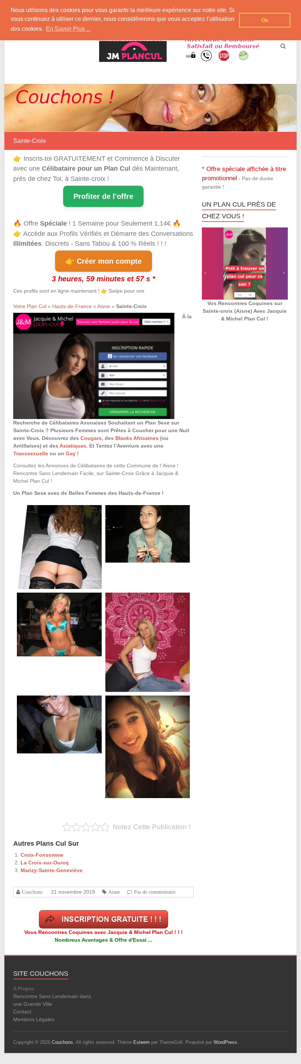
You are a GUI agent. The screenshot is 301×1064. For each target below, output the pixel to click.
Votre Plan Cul (29, 306)
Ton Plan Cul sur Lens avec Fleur (137, 513)
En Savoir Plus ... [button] (68, 29)
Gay (71, 453)
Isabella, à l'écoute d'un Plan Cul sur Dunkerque (61, 704)
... (69, 554)
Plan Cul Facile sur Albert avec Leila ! (52, 513)
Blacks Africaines (137, 438)
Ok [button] (264, 20)
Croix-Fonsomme (42, 855)
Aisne (103, 306)
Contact (22, 1012)
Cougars (91, 438)
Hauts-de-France (72, 306)
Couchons (32, 891)
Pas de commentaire (154, 891)
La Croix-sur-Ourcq (45, 862)
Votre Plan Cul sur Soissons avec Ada (141, 601)
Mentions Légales (33, 1019)
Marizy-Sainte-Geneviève (52, 870)
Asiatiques (72, 446)
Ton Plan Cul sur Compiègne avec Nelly (54, 601)
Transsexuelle (30, 453)
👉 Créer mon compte (103, 261)
